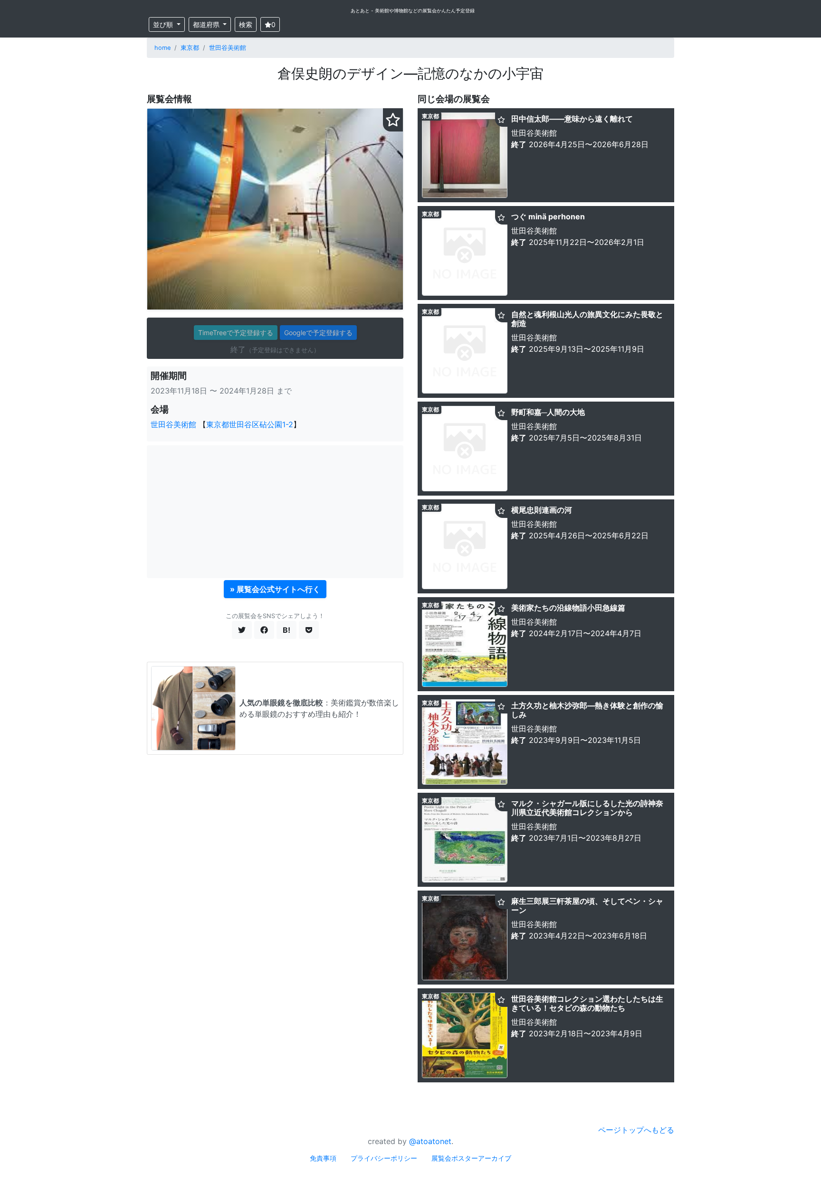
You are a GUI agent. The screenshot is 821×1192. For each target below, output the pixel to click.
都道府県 (207, 24)
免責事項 (323, 1158)
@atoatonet (430, 1141)
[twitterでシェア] (242, 630)
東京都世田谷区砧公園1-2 (249, 424)
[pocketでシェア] (309, 630)
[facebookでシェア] (264, 630)
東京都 (190, 47)
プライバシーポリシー (384, 1158)
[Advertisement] (275, 511)
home (162, 47)
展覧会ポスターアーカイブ (471, 1158)
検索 (245, 24)
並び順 (164, 24)
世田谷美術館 (227, 47)
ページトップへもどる (636, 1130)
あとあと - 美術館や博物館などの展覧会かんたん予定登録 (413, 10)
